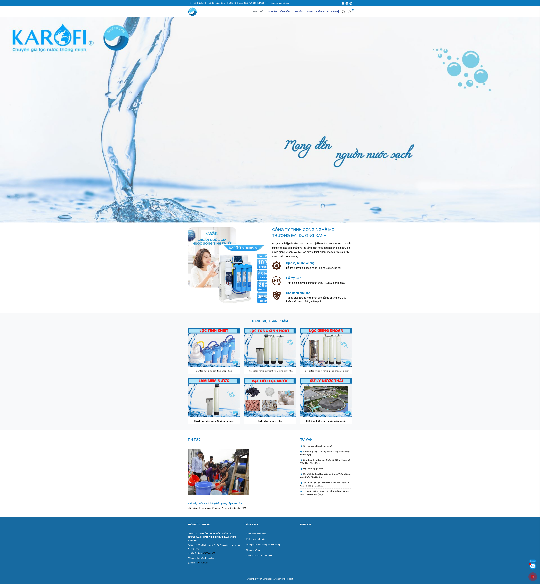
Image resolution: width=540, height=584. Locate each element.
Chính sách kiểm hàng (256, 533)
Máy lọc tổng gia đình (312, 468)
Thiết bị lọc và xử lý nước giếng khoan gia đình (326, 371)
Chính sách (322, 11)
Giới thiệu (271, 11)
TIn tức (309, 11)
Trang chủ (257, 11)
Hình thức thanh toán (255, 539)
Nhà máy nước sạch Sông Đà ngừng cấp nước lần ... (216, 503)
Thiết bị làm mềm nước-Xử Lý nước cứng (214, 421)
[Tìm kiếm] (343, 11)
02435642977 (209, 553)
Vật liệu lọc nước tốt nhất (270, 421)
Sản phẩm (285, 11)
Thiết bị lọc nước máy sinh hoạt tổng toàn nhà (270, 371)
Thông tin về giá (253, 550)
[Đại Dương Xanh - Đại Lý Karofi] (270, 119)
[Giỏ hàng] (349, 11)
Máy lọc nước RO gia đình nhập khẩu (214, 371)
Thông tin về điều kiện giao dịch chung (263, 544)
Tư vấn (298, 11)
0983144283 (202, 563)
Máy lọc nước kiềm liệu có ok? (317, 446)
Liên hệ (335, 11)
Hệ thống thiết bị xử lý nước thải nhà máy (326, 421)
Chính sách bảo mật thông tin (259, 555)
